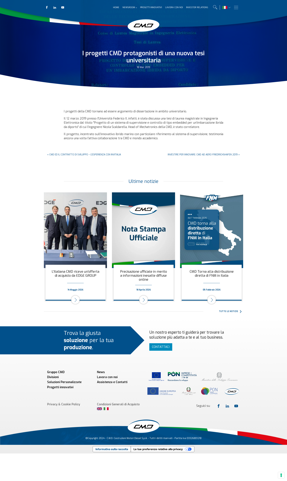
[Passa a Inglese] (99, 409)
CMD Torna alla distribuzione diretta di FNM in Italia (212, 273)
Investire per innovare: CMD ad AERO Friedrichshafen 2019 (203, 154)
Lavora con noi (174, 7)
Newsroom (129, 7)
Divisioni (53, 377)
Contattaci (161, 347)
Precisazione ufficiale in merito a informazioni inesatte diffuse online (143, 275)
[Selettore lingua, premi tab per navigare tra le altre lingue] (224, 7)
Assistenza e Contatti (112, 382)
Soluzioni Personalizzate (64, 382)
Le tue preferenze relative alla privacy (158, 449)
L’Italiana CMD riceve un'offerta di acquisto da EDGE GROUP (75, 273)
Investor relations (197, 7)
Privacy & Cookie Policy (63, 404)
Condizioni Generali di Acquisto (118, 404)
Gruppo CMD (56, 372)
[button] (231, 311)
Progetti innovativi (151, 7)
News (101, 372)
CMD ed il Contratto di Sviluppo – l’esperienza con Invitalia (85, 154)
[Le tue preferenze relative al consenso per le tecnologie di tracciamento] (281, 475)
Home (116, 7)
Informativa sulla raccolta (112, 449)
